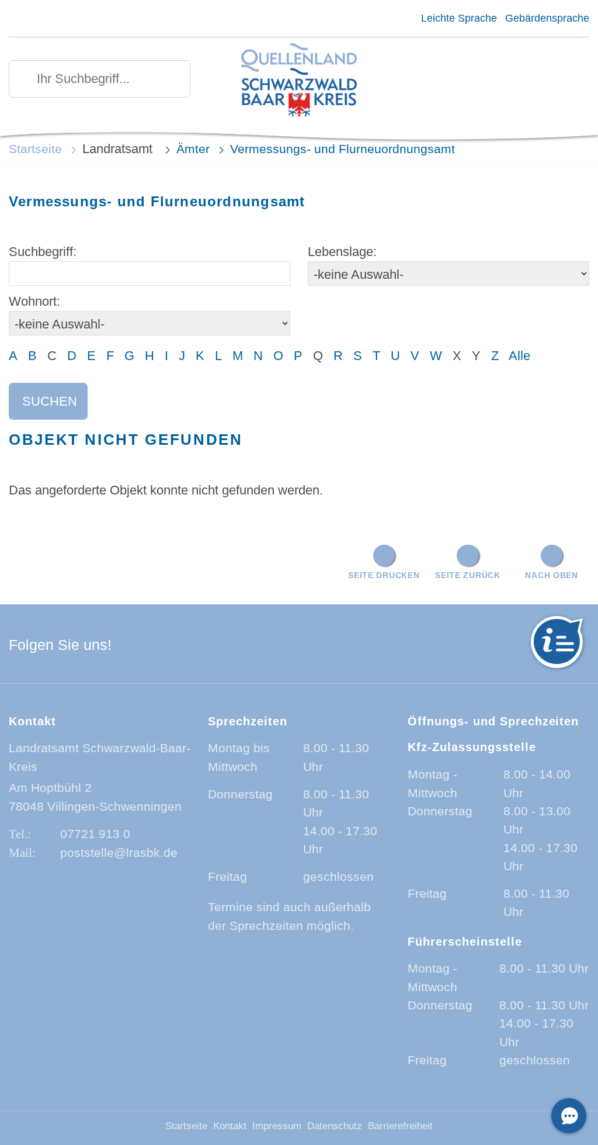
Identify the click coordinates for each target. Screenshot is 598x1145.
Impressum (276, 1126)
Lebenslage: (342, 251)
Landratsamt (119, 148)
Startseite (35, 148)
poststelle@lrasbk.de (119, 852)
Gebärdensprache (547, 18)
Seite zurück (467, 575)
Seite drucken (383, 575)
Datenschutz (334, 1126)
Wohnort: (34, 301)
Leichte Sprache (458, 18)
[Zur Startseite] (299, 81)
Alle (519, 355)
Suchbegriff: (43, 251)
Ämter (193, 148)
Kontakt (229, 1126)
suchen (49, 401)
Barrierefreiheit (400, 1126)
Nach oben (551, 575)
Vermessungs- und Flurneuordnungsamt (342, 148)
